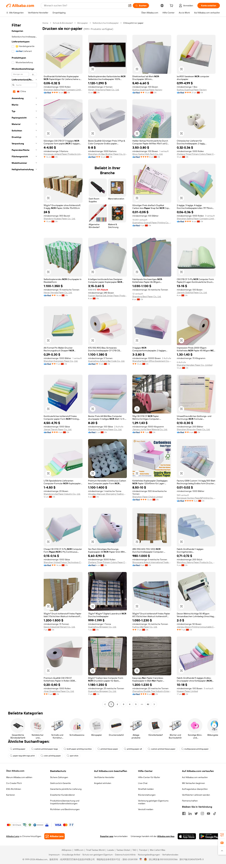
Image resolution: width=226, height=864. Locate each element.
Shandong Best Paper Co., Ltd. (146, 296)
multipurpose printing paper (196, 749)
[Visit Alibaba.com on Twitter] (196, 813)
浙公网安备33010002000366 (163, 859)
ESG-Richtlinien (13, 789)
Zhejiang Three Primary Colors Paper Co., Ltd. (196, 154)
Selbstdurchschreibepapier (106, 23)
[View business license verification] (140, 859)
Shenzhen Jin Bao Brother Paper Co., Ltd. (107, 154)
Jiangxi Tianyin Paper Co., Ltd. (58, 429)
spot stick (74, 756)
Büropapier (82, 23)
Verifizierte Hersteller (104, 777)
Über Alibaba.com (15, 771)
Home (45, 23)
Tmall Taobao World (95, 850)
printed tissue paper (109, 749)
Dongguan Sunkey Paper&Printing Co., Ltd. (196, 498)
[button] (130, 5)
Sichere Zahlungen (59, 777)
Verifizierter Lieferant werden (196, 795)
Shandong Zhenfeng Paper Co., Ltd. (105, 429)
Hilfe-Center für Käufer (149, 777)
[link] (222, 835)
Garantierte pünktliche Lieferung (65, 789)
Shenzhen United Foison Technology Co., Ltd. (63, 562)
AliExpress (66, 850)
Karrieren (10, 795)
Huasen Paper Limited (187, 691)
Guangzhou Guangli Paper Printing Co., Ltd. (151, 222)
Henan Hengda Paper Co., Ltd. (58, 292)
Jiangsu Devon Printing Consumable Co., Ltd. (196, 627)
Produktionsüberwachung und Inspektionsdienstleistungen (64, 802)
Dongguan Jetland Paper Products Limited (63, 154)
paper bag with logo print (24, 756)
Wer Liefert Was (157, 850)
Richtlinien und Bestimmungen (65, 809)
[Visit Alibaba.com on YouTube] (208, 813)
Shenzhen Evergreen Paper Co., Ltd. (61, 361)
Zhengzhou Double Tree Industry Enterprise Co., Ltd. (151, 691)
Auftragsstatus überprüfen (195, 789)
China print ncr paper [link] (133, 23)
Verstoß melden (145, 809)
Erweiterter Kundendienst (62, 795)
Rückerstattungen (147, 795)
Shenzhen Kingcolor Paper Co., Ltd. (193, 429)
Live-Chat (142, 783)
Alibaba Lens (12, 836)
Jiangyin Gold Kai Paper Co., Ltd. (192, 292)
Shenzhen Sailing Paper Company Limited (63, 89)
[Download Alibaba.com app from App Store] (187, 836)
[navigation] (23, 364)
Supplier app (106, 836)
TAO (134, 850)
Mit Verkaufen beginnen (193, 783)
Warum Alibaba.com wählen (19, 777)
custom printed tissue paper (163, 749)
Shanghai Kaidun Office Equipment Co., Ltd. (151, 361)
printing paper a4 (134, 749)
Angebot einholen (102, 783)
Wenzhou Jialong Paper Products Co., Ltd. (196, 562)
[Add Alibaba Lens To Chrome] (54, 836)
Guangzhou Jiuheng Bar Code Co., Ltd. (106, 361)
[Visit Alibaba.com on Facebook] (184, 813)
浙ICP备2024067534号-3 (191, 859)
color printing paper (52, 756)
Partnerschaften (190, 800)
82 (148, 704)
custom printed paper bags (46, 749)
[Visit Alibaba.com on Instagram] (202, 813)
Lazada (110, 850)
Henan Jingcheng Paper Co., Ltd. (103, 89)
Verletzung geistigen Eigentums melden (153, 802)
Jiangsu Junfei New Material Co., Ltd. (149, 429)
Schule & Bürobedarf (63, 23)
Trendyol (143, 850)
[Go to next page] (154, 704)
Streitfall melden (146, 789)
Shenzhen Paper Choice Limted (147, 496)
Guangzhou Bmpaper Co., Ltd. (102, 627)
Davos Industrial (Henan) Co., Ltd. (59, 627)
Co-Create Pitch (14, 783)
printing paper (19, 749)
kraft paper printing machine (79, 749)
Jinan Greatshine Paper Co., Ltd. (59, 691)
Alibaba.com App (165, 836)
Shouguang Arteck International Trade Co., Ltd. (151, 562)
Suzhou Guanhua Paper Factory (147, 89)
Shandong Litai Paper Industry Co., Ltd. (62, 494)
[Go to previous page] (105, 704)
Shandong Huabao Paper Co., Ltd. (59, 218)
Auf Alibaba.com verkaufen (195, 777)
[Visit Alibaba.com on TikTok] (214, 813)
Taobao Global (123, 850)
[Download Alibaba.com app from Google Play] (209, 836)
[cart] (172, 6)
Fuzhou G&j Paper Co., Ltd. (144, 627)
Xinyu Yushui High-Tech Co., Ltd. (147, 154)
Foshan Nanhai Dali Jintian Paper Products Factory (107, 295)
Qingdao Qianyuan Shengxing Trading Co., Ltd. (107, 494)
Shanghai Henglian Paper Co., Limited (194, 365)
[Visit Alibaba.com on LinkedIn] (190, 813)
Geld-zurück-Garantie (60, 783)
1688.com (78, 850)
